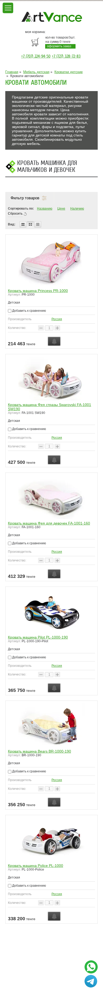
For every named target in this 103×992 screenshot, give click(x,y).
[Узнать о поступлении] (54, 341)
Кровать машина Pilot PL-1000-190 (38, 637)
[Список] (23, 224)
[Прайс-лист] (37, 224)
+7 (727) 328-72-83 (66, 56)
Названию (44, 208)
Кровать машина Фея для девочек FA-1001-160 (49, 523)
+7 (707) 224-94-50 (35, 56)
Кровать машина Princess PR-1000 (38, 291)
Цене (61, 208)
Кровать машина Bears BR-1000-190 (39, 751)
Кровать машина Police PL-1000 (35, 865)
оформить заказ (59, 46)
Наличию (77, 208)
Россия (57, 319)
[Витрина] (30, 224)
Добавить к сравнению (28, 311)
